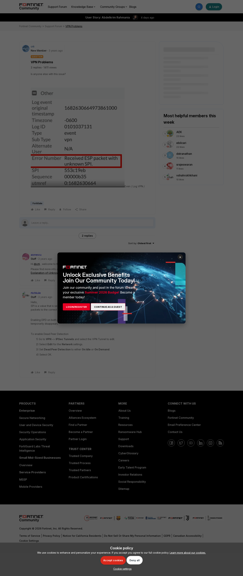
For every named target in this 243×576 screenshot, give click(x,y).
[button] (122, 568)
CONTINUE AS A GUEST (108, 306)
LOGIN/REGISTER (76, 306)
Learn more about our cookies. (188, 552)
